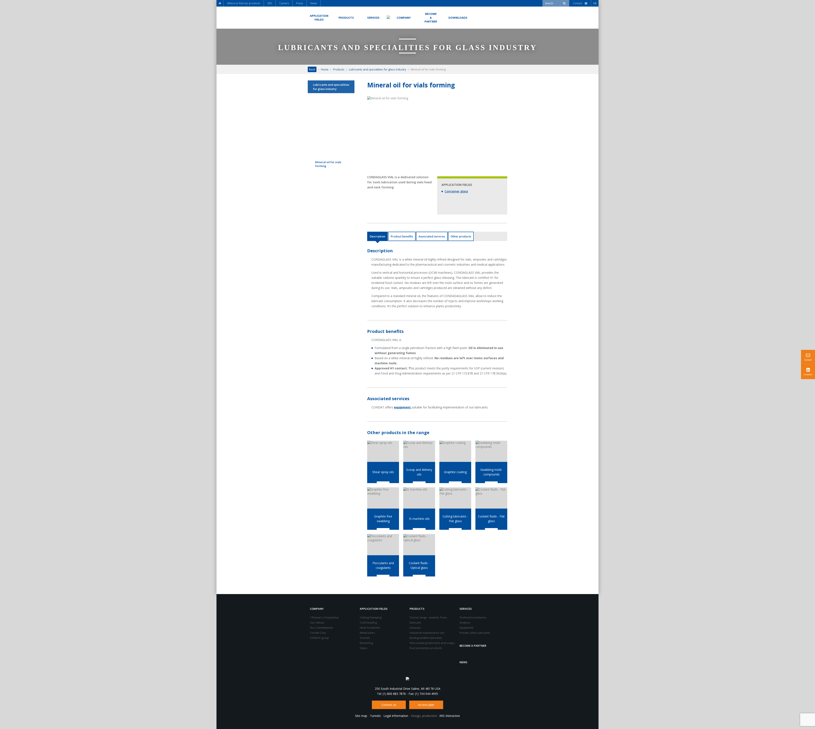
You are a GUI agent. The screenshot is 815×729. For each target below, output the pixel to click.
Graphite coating (455, 472)
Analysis (464, 622)
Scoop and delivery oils (419, 472)
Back (312, 69)
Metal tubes (367, 633)
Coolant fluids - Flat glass (491, 518)
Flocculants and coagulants (383, 565)
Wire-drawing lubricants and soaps (432, 643)
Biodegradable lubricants (426, 638)
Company (317, 609)
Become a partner (472, 646)
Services (465, 609)
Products (338, 69)
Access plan (426, 705)
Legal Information (396, 716)
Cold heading (368, 622)
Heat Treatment (370, 627)
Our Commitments (321, 627)
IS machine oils (419, 519)
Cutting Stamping (370, 617)
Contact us (388, 705)
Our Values (317, 622)
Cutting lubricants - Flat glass (455, 518)
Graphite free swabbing (383, 518)
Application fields (374, 609)
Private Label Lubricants (474, 633)
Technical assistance (472, 617)
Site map (361, 716)
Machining (366, 643)
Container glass (456, 191)
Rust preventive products (426, 648)
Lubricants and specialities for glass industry (377, 69)
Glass (363, 648)
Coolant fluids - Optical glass (419, 565)
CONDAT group (319, 638)
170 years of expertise (324, 617)
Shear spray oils (383, 472)
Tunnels (365, 638)
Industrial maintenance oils (427, 633)
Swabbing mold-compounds (491, 472)
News (463, 662)
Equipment (466, 627)
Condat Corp (318, 633)
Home (325, 69)
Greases (415, 627)
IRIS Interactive (449, 716)
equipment (403, 407)
